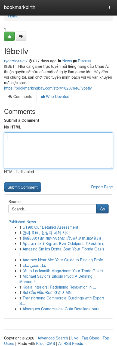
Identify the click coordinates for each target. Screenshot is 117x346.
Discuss (84, 60)
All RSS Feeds (70, 343)
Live (74, 338)
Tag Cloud (90, 338)
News (67, 60)
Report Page (102, 186)
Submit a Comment (21, 120)
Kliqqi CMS (45, 343)
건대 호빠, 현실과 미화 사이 (46, 232)
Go (102, 209)
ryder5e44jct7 (16, 60)
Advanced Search (53, 338)
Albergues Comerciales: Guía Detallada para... (63, 308)
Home (13, 16)
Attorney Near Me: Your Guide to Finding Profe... (64, 259)
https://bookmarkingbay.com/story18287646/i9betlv (48, 88)
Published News (22, 221)
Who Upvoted (57, 96)
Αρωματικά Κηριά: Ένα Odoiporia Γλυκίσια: (63, 243)
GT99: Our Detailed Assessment (50, 227)
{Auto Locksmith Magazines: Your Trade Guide (63, 270)
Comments (22, 96)
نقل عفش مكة (34, 265)
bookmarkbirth (19, 6)
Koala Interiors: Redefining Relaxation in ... (59, 287)
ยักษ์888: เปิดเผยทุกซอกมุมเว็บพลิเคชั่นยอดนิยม (62, 238)
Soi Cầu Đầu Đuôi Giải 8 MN (47, 292)
